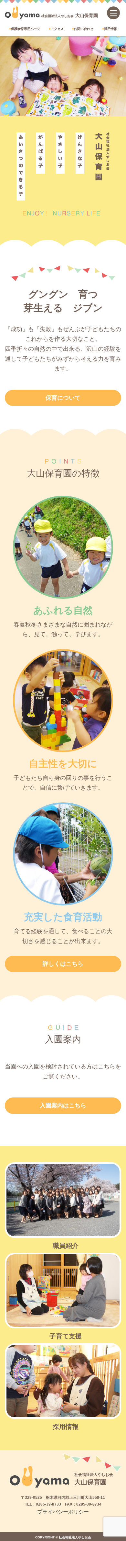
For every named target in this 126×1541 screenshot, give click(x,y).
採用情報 (110, 29)
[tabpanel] (63, 76)
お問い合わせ (83, 29)
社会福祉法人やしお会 (69, 15)
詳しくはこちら (63, 964)
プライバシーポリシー (63, 1512)
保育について (63, 398)
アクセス (57, 29)
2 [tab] (68, 108)
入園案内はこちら (63, 1105)
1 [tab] (58, 108)
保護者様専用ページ (25, 29)
